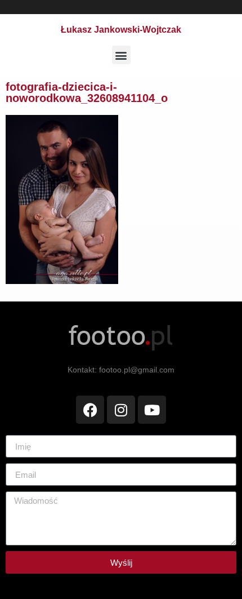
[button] (121, 55)
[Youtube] (152, 410)
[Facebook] (90, 410)
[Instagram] (121, 410)
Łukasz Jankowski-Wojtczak (121, 29)
